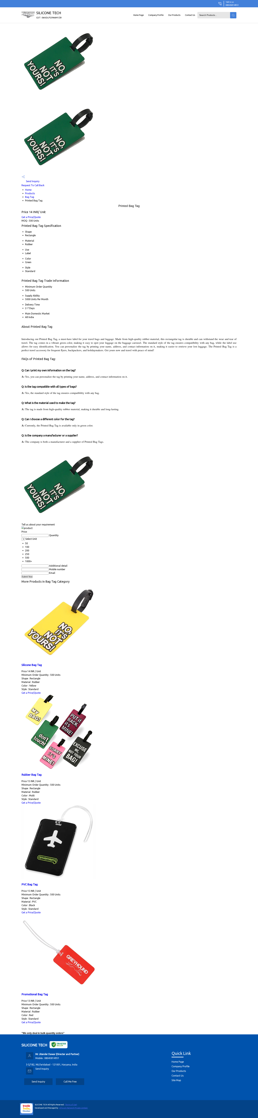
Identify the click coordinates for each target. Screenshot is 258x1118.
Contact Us (190, 15)
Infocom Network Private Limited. (73, 1108)
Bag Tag (29, 197)
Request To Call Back (33, 185)
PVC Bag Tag (30, 884)
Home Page (138, 15)
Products (30, 193)
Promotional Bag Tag (35, 994)
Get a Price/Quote (31, 217)
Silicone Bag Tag (32, 664)
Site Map (176, 1080)
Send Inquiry (32, 181)
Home (28, 189)
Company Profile (156, 15)
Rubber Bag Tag (32, 774)
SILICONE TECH (49, 15)
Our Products (174, 15)
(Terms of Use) (71, 1105)
